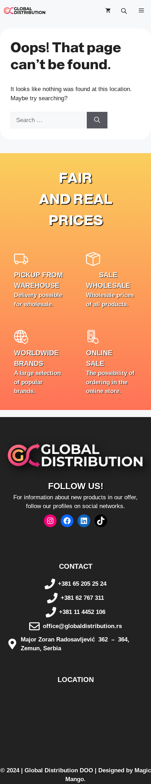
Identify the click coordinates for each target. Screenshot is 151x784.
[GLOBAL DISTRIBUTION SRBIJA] (25, 10)
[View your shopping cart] (108, 10)
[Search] (97, 120)
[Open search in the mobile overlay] (124, 11)
